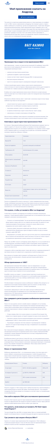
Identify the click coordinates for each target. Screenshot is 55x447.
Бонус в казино (39, 3)
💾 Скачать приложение (27, 17)
